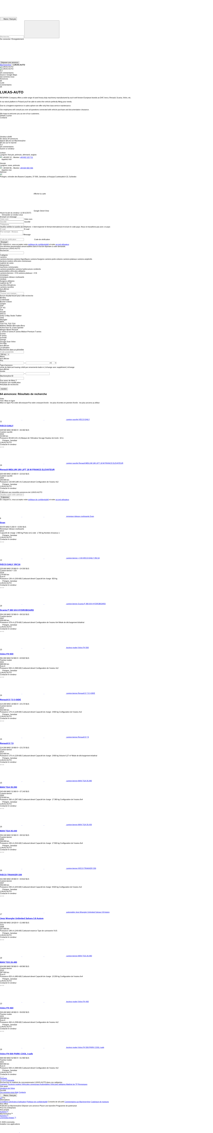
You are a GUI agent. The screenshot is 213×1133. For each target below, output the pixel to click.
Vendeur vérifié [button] (6, 137)
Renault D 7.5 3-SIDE (10, 699)
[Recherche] (41, 29)
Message (27, 235)
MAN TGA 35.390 (8, 787)
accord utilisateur (62, 244)
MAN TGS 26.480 (8, 962)
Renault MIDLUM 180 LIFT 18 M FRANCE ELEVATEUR (27, 469)
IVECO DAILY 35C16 (10, 564)
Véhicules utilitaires (58, 1084)
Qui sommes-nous (7, 1092)
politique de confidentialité (38, 244)
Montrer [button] (16, 157)
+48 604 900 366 (26, 168)
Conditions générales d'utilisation (13, 1102)
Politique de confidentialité (37, 1102)
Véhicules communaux (31, 1084)
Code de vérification (42, 239)
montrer (4, 389)
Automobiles (45, 1084)
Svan (2, 522)
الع (1, 1098)
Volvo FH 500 (6, 654)
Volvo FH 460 (6, 1008)
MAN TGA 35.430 (8, 831)
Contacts (22, 1092)
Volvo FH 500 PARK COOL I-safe (16, 1054)
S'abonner (5, 497)
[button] (106, 50)
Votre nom (28, 219)
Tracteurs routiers (15, 1084)
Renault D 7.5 (7, 743)
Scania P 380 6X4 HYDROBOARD (17, 610)
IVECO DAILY (6, 426)
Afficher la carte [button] (40, 194)
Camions (4, 1084)
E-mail (26, 229)
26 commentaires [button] (7, 73)
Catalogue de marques (100, 1102)
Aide (16, 1092)
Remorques (82, 1084)
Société (27, 222)
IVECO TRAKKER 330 (11, 875)
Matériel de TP (72, 1084)
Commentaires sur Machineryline (77, 1102)
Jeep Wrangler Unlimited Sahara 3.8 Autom (21, 918)
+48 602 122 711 (26, 157)
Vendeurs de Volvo (7, 1088)
